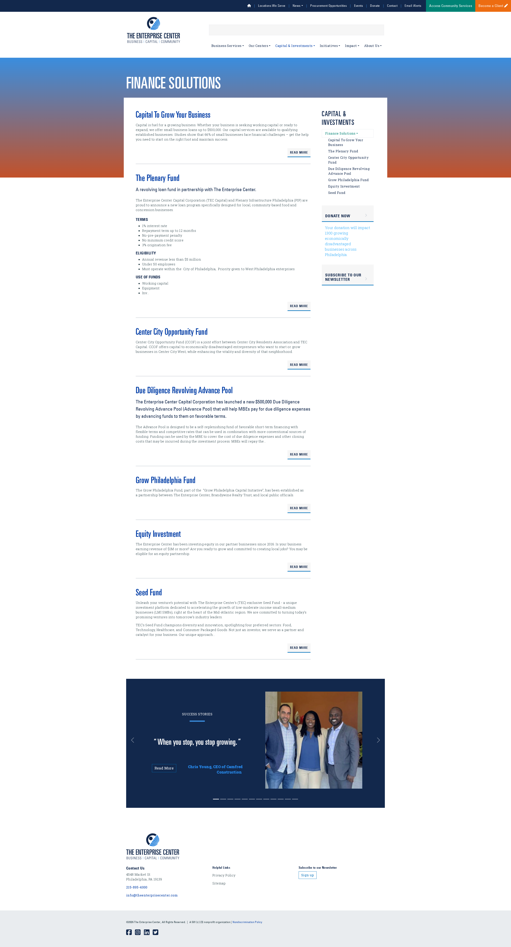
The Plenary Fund (157, 179)
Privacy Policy (224, 875)
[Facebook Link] (130, 932)
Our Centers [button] (258, 46)
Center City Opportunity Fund (172, 332)
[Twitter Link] (157, 932)
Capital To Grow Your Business (173, 115)
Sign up (307, 875)
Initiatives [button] (329, 46)
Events (358, 6)
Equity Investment (158, 534)
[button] (135, 740)
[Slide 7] (266, 799)
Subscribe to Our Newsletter (343, 277)
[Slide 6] (259, 799)
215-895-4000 (137, 887)
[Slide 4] (245, 799)
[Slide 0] (216, 799)
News (297, 6)
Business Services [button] (226, 46)
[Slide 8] (273, 799)
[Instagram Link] (139, 932)
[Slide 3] (238, 799)
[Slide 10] (288, 799)
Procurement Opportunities (328, 6)
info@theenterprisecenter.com (152, 895)
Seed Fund (149, 593)
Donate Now (338, 216)
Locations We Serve (271, 6)
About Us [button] (371, 46)
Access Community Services (450, 6)
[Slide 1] (223, 799)
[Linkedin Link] (148, 932)
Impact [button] (351, 46)
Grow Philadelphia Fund (166, 481)
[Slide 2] (230, 799)
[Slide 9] (281, 799)
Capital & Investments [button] (293, 46)
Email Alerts (413, 6)
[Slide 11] (295, 799)
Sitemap (219, 883)
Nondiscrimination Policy (247, 922)
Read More (299, 152)
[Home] (249, 5)
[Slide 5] (252, 799)
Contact (392, 6)
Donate (375, 6)
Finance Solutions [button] (340, 133)
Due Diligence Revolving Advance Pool (184, 391)
